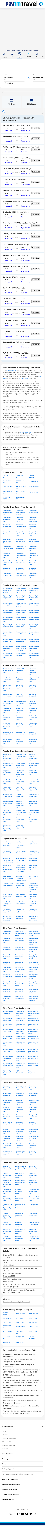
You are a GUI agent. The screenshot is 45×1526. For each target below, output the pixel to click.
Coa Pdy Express (9, 234)
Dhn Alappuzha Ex (9, 201)
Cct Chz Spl (7, 309)
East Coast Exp (8, 158)
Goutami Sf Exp (8, 342)
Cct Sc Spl (6, 331)
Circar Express (8, 223)
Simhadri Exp (7, 190)
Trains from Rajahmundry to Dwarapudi (16, 1302)
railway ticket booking (26, 432)
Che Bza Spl (7, 212)
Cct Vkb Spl (7, 277)
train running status (24, 378)
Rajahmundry (25, 130)
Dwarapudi (8, 130)
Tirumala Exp (7, 255)
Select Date (36, 128)
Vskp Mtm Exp (8, 125)
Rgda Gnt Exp (7, 353)
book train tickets (11, 371)
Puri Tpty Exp (7, 147)
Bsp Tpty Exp (7, 136)
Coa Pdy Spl (7, 179)
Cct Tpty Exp (7, 244)
